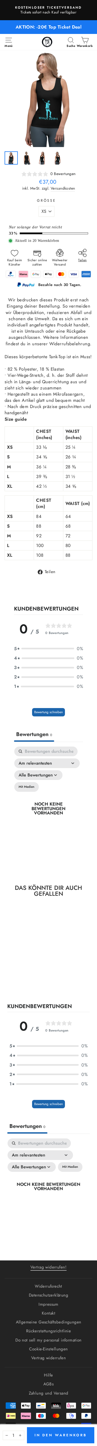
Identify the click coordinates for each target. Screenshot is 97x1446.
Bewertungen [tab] (34, 734)
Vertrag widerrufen (48, 1358)
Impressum (48, 1304)
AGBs (48, 1384)
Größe (46, 200)
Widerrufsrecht (48, 1286)
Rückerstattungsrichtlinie (48, 1331)
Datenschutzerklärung (48, 1295)
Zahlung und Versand (48, 1393)
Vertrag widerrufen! (48, 1267)
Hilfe (48, 1375)
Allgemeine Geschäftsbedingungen (48, 1322)
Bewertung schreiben (48, 712)
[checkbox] (26, 787)
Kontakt (48, 1313)
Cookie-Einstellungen (48, 1349)
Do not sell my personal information (48, 1340)
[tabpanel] (48, 808)
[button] (48, 649)
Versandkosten (63, 188)
